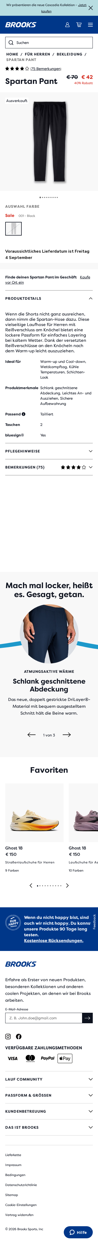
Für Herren (37, 54)
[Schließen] (91, 8)
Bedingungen (15, 1175)
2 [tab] (39, 886)
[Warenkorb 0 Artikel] (79, 24)
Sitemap (11, 1195)
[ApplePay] (64, 1058)
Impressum (13, 1165)
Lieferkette (13, 1155)
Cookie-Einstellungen (21, 1205)
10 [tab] (60, 886)
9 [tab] (58, 886)
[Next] (67, 735)
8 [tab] (55, 886)
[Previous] (31, 735)
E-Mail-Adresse (16, 1009)
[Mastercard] (30, 1058)
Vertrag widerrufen (19, 1215)
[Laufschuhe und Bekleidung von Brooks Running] (21, 24)
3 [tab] (42, 886)
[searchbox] (52, 42)
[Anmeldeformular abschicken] (87, 1018)
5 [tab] (47, 886)
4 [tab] (44, 886)
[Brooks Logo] (49, 965)
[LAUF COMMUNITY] (49, 1079)
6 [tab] (50, 886)
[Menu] (90, 24)
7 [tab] (52, 886)
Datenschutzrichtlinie (21, 1185)
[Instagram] (8, 1036)
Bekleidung (69, 54)
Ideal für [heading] (13, 361)
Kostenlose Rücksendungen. (53, 940)
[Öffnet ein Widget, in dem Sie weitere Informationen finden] (78, 1232)
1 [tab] (37, 886)
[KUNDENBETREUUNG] (49, 1111)
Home (12, 54)
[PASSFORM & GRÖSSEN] (49, 1095)
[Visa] (12, 1058)
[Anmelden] (67, 24)
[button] (49, 141)
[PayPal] (47, 1058)
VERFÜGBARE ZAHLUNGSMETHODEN (43, 1047)
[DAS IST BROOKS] (49, 1127)
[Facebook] (18, 1036)
